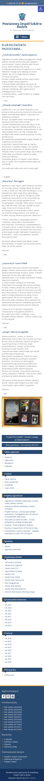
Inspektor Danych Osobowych (15, 757)
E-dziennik (8, 739)
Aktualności (9, 463)
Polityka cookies (10, 761)
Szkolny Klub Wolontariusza (15, 589)
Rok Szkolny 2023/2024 (13, 709)
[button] (41, 9)
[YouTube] (13, 696)
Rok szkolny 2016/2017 (13, 727)
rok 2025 (8, 605)
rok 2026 (8, 638)
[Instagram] (8, 696)
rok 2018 (8, 625)
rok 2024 (8, 608)
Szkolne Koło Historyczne (14, 580)
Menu (24, 37)
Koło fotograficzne (12, 583)
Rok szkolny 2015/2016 (13, 729)
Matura (7, 546)
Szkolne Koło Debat (12, 577)
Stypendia (8, 466)
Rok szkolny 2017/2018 (13, 724)
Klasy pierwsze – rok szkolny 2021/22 (22, 445)
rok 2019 (8, 622)
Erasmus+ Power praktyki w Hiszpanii (19, 525)
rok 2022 (8, 614)
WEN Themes (30, 778)
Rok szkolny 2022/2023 (13, 712)
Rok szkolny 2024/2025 (13, 707)
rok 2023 (8, 611)
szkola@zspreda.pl (30, 3)
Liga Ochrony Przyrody (13, 571)
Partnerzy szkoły (10, 747)
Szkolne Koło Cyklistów (13, 565)
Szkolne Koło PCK (11, 568)
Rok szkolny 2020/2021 (13, 717)
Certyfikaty (9, 485)
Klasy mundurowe (11, 482)
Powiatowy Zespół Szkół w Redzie (22, 25)
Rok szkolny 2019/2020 (13, 719)
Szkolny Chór (10, 574)
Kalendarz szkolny (11, 742)
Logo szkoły (9, 488)
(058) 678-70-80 (14, 3)
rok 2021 (8, 616)
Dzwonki (7, 744)
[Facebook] (4, 696)
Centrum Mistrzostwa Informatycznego (20, 592)
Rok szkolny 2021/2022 (13, 714)
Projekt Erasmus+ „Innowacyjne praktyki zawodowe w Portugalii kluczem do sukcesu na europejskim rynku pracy (21, 514)
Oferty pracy (9, 675)
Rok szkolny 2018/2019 (13, 722)
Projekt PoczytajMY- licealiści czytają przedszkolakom (22, 438)
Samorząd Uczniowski (13, 562)
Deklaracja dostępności (13, 759)
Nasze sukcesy (10, 479)
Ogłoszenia (9, 460)
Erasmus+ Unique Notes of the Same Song (21, 528)
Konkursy (8, 457)
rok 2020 (8, 619)
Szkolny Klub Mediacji (13, 586)
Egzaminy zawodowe (13, 549)
